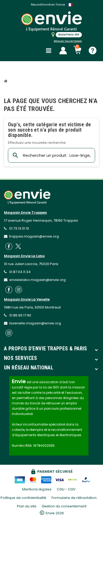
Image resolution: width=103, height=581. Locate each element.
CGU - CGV (66, 489)
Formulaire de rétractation (74, 497)
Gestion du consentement (64, 506)
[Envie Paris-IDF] (51, 21)
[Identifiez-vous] (63, 50)
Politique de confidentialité (23, 497)
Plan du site (26, 506)
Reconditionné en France (48, 5)
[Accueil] (6, 81)
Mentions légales (37, 489)
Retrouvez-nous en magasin (68, 41)
